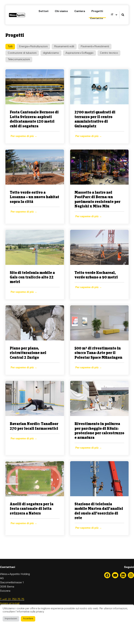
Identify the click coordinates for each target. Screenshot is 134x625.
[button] (123, 15)
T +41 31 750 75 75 (12, 599)
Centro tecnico (109, 53)
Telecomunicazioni (19, 59)
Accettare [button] (28, 619)
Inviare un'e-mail (9, 603)
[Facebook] (107, 575)
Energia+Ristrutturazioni (33, 46)
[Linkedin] (123, 575)
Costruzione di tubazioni (22, 53)
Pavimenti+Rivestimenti (95, 46)
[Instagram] (131, 575)
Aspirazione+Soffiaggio (79, 53)
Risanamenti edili (64, 46)
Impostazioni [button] (11, 619)
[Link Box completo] (34, 106)
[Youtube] (115, 575)
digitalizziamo (51, 53)
